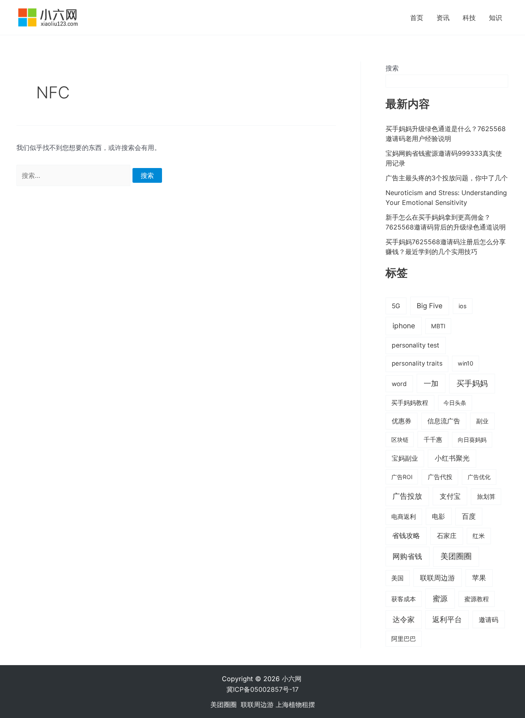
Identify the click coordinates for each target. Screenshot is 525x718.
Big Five (430, 306)
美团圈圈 (456, 556)
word (399, 384)
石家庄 (447, 536)
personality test (415, 345)
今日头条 (454, 402)
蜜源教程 (476, 599)
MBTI (438, 326)
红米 (478, 536)
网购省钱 (407, 556)
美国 (397, 578)
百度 (469, 516)
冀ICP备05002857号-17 (262, 689)
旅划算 (486, 496)
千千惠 (433, 439)
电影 (438, 516)
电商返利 (403, 516)
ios (463, 305)
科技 (469, 18)
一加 (431, 383)
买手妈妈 (472, 383)
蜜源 (440, 598)
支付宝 (450, 496)
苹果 (479, 578)
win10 (465, 363)
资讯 (443, 18)
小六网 (293, 679)
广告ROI (402, 476)
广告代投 (440, 477)
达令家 (404, 619)
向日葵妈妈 (472, 439)
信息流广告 (443, 421)
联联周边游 (437, 577)
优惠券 (401, 421)
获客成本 (403, 599)
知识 (495, 18)
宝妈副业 (405, 458)
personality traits (417, 363)
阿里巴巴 (403, 639)
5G (396, 306)
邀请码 (488, 620)
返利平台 (447, 619)
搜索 (392, 68)
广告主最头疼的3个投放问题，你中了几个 (447, 178)
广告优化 (479, 476)
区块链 (400, 439)
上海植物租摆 (295, 704)
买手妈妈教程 (409, 403)
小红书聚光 (452, 458)
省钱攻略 (406, 536)
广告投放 (407, 496)
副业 (482, 421)
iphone (404, 325)
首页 (416, 18)
